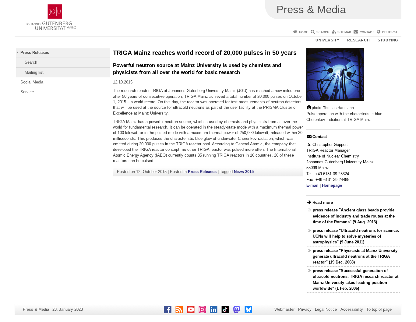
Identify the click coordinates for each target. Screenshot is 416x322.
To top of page (379, 309)
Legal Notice (326, 309)
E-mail (312, 185)
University (327, 40)
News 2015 (244, 171)
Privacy (305, 309)
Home (303, 32)
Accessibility (351, 309)
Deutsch (389, 32)
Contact (367, 32)
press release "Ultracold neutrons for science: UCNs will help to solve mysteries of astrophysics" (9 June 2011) (356, 236)
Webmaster (284, 309)
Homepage (332, 185)
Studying (388, 40)
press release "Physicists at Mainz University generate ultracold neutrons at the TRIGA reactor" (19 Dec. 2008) (355, 256)
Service (27, 92)
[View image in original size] (335, 74)
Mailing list (34, 72)
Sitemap (344, 32)
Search (322, 32)
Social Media (31, 82)
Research (358, 40)
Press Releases (34, 52)
